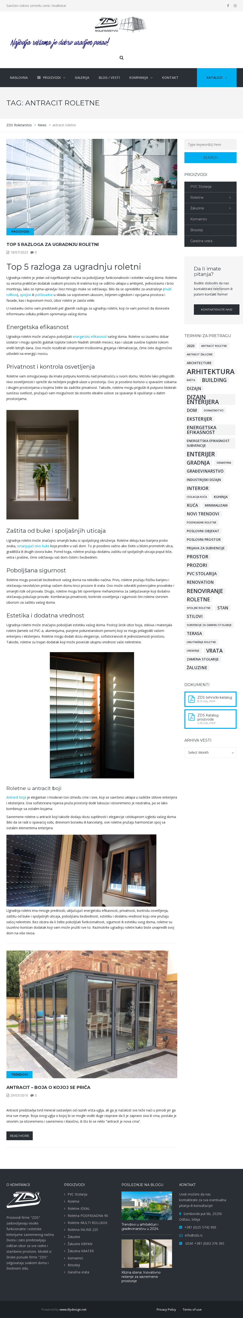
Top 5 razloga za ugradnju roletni (52, 244)
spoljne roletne (198, 608)
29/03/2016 (19, 1095)
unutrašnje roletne (201, 642)
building (214, 380)
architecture (199, 363)
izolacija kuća (197, 497)
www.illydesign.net (73, 1309)
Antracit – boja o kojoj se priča (48, 1087)
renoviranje (205, 591)
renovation (200, 582)
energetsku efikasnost (90, 336)
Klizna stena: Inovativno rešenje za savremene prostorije (141, 1276)
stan (222, 608)
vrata (214, 651)
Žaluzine (197, 208)
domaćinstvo (214, 410)
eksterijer (199, 419)
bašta (191, 380)
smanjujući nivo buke (33, 546)
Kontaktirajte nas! (216, 309)
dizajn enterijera (203, 399)
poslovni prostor (204, 539)
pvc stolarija (202, 573)
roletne (198, 599)
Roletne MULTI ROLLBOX (87, 1222)
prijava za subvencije (206, 548)
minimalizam (216, 505)
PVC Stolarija (200, 186)
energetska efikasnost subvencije (208, 443)
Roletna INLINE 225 (83, 1229)
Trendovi (19, 1074)
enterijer (201, 454)
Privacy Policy (166, 1309)
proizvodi (20, 231)
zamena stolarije (203, 659)
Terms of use (192, 1309)
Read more (19, 1136)
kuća (192, 505)
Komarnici (198, 219)
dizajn (194, 388)
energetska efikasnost (201, 429)
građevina (224, 462)
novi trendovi (203, 514)
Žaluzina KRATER (81, 1251)
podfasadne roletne (201, 522)
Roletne (197, 197)
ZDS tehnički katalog (214, 697)
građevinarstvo (205, 471)
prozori (197, 565)
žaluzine (197, 667)
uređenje (193, 650)
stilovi (195, 616)
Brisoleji (196, 230)
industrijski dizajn (204, 479)
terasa (194, 633)
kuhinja (221, 496)
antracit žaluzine (200, 354)
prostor (197, 557)
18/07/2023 (19, 252)
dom (192, 410)
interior (198, 488)
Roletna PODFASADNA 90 (88, 1215)
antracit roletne (214, 346)
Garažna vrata (201, 241)
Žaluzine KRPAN (80, 1244)
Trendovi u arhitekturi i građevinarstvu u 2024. (140, 1226)
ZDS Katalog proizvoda (208, 717)
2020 (190, 346)
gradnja (198, 463)
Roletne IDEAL (79, 1208)
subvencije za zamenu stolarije (209, 625)
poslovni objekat (203, 531)
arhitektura (210, 371)
